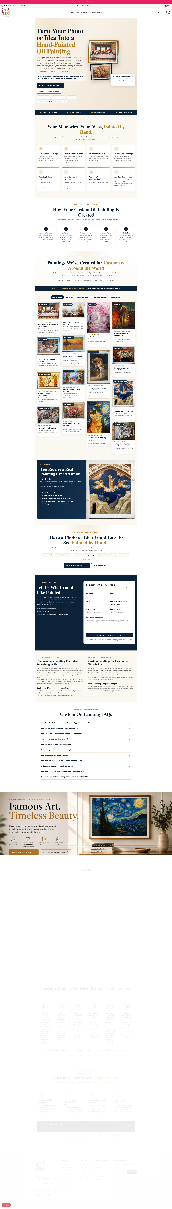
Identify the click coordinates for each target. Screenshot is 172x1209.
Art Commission (101, 1180)
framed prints (80, 1055)
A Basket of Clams (67, 900)
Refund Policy (100, 1177)
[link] (86, 823)
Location (160, 6)
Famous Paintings (66, 1168)
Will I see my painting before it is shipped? (57, 766)
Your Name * (90, 593)
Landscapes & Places (100, 297)
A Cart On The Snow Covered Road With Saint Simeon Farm (125, 928)
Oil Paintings (65, 1165)
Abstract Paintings (67, 1183)
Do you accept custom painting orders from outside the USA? (64, 777)
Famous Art (69, 297)
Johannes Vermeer (85, 1177)
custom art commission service (71, 1141)
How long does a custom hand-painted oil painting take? (62, 771)
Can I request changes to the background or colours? (61, 761)
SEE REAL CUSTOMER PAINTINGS (49, 91)
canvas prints (71, 1055)
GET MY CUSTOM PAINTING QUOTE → (50, 85)
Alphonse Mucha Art (85, 1183)
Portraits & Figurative (83, 297)
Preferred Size (90, 609)
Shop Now (92, 6)
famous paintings (73, 693)
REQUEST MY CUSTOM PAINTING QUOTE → (109, 635)
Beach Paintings (66, 1180)
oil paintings (60, 693)
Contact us (99, 1168)
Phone (88, 601)
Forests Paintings (66, 1189)
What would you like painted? (119, 601)
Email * (112, 593)
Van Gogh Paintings (85, 1165)
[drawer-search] (158, 13)
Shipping (98, 1171)
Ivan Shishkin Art (84, 1171)
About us (99, 1165)
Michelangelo (83, 1168)
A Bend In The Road (93, 900)
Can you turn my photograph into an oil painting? (60, 728)
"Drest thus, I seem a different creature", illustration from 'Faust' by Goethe (46, 901)
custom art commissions (52, 1057)
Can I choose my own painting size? (54, 755)
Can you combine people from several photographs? (61, 734)
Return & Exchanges (102, 1174)
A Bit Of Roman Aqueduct (122, 894)
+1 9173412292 (7, 6)
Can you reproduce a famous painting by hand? (59, 750)
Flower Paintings (66, 1177)
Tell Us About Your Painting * (94, 617)
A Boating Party (66, 933)
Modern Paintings (66, 1171)
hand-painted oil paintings (94, 1055)
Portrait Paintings (66, 1186)
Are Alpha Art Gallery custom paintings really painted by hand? (65, 723)
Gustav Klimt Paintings (86, 1180)
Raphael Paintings (84, 1174)
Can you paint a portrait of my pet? (54, 739)
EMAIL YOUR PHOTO (100, 565)
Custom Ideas (115, 297)
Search (98, 1183)
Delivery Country (115, 609)
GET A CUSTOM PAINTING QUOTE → (77, 565)
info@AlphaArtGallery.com (22, 6)
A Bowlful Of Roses (93, 928)
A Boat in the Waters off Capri (45, 927)
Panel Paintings (66, 1174)
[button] (36, 877)
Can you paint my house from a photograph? (58, 744)
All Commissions (57, 297)
